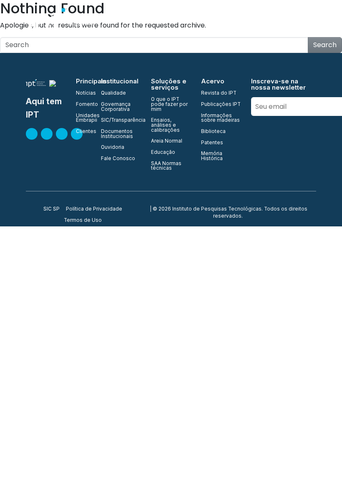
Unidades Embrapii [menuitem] (83, 118)
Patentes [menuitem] (212, 143)
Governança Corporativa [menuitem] (116, 107)
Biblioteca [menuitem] (213, 131)
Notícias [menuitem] (83, 93)
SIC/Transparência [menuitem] (121, 120)
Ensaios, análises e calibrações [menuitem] (165, 125)
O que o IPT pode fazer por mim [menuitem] (169, 104)
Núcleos (252, 21)
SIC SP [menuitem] (51, 209)
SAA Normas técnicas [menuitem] (166, 166)
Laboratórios (294, 21)
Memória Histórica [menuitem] (212, 156)
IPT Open (179, 21)
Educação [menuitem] (163, 152)
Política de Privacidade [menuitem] (94, 209)
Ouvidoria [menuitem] (112, 147)
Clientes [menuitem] (83, 131)
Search (325, 45)
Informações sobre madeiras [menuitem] (220, 118)
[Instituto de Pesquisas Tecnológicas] (65, 20)
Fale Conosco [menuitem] (118, 158)
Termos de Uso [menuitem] (83, 220)
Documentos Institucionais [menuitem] (117, 134)
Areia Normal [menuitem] (166, 141)
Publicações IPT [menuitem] (221, 104)
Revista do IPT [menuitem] (218, 93)
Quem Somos (136, 21)
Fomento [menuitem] (83, 104)
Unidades (217, 21)
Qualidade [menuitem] (113, 93)
